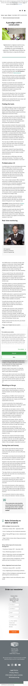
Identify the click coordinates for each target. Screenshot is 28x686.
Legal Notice (14, 670)
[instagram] (12, 666)
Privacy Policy (14, 673)
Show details (21, 349)
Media (9, 15)
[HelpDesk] (23, 10)
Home (2, 15)
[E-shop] (25, 10)
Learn (6, 15)
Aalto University (17, 72)
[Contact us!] (20, 10)
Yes (19, 4)
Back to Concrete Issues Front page (11, 17)
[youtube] (19, 666)
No (21, 4)
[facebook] (16, 666)
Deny (14, 357)
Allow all (14, 353)
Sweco (22, 203)
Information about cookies (14, 675)
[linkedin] (9, 666)
